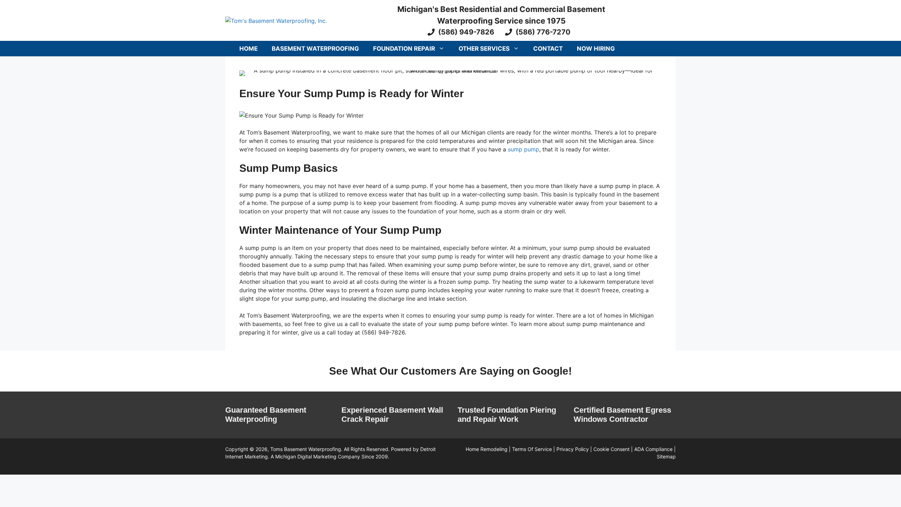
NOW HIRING (596, 48)
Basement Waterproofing (315, 48)
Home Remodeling (487, 449)
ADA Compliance (653, 449)
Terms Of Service (532, 449)
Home (248, 48)
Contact (548, 48)
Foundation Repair (404, 48)
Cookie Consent (611, 449)
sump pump (523, 149)
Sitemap (666, 456)
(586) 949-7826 (466, 32)
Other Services (484, 48)
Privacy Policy (572, 449)
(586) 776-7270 (543, 32)
